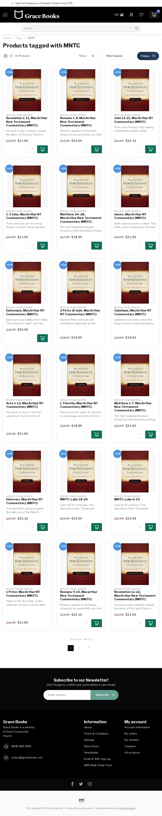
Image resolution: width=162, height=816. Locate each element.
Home (6, 38)
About (88, 727)
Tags (19, 38)
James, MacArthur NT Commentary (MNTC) (130, 216)
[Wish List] (141, 15)
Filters (145, 56)
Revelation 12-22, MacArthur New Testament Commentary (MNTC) (135, 595)
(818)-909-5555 (21, 746)
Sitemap (89, 740)
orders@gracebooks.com (26, 757)
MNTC (31, 38)
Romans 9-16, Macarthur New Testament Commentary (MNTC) (78, 595)
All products (132, 752)
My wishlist (131, 740)
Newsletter (91, 752)
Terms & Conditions (96, 734)
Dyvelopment (127, 808)
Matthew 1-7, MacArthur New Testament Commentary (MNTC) (133, 406)
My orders (130, 734)
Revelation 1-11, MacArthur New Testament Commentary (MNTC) (26, 121)
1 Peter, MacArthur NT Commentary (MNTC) (23, 593)
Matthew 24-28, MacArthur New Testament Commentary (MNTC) (81, 218)
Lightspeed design (105, 808)
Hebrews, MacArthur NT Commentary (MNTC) (24, 501)
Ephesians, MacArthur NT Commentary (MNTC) (25, 312)
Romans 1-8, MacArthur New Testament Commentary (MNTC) (78, 121)
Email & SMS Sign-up (97, 759)
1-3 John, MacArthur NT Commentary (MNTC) (23, 216)
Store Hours (91, 746)
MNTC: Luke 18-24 (74, 499)
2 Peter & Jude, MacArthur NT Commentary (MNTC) (80, 312)
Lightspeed (85, 808)
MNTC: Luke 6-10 (127, 499)
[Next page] (88, 648)
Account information (137, 727)
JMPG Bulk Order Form (98, 765)
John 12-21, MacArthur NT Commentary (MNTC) (133, 119)
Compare (130, 746)
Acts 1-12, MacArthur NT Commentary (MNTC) (25, 405)
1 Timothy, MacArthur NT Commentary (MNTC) (79, 405)
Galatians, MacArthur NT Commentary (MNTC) (133, 312)
